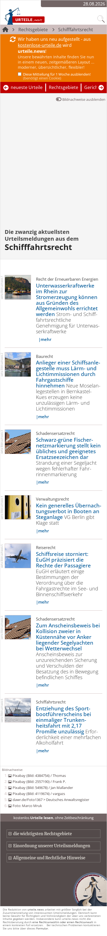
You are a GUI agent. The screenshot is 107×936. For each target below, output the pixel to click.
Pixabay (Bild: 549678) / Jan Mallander (43, 787)
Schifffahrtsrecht (75, 30)
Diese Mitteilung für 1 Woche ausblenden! (57, 76)
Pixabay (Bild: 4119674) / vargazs (39, 793)
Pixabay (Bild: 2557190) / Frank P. (39, 781)
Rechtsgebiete (33, 30)
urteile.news (35, 909)
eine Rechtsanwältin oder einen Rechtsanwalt (62, 922)
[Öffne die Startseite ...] (36, 16)
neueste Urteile (27, 87)
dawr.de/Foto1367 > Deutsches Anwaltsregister (51, 799)
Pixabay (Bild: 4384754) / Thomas (39, 775)
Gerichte (93, 87)
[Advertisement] (53, 169)
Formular (42, 928)
